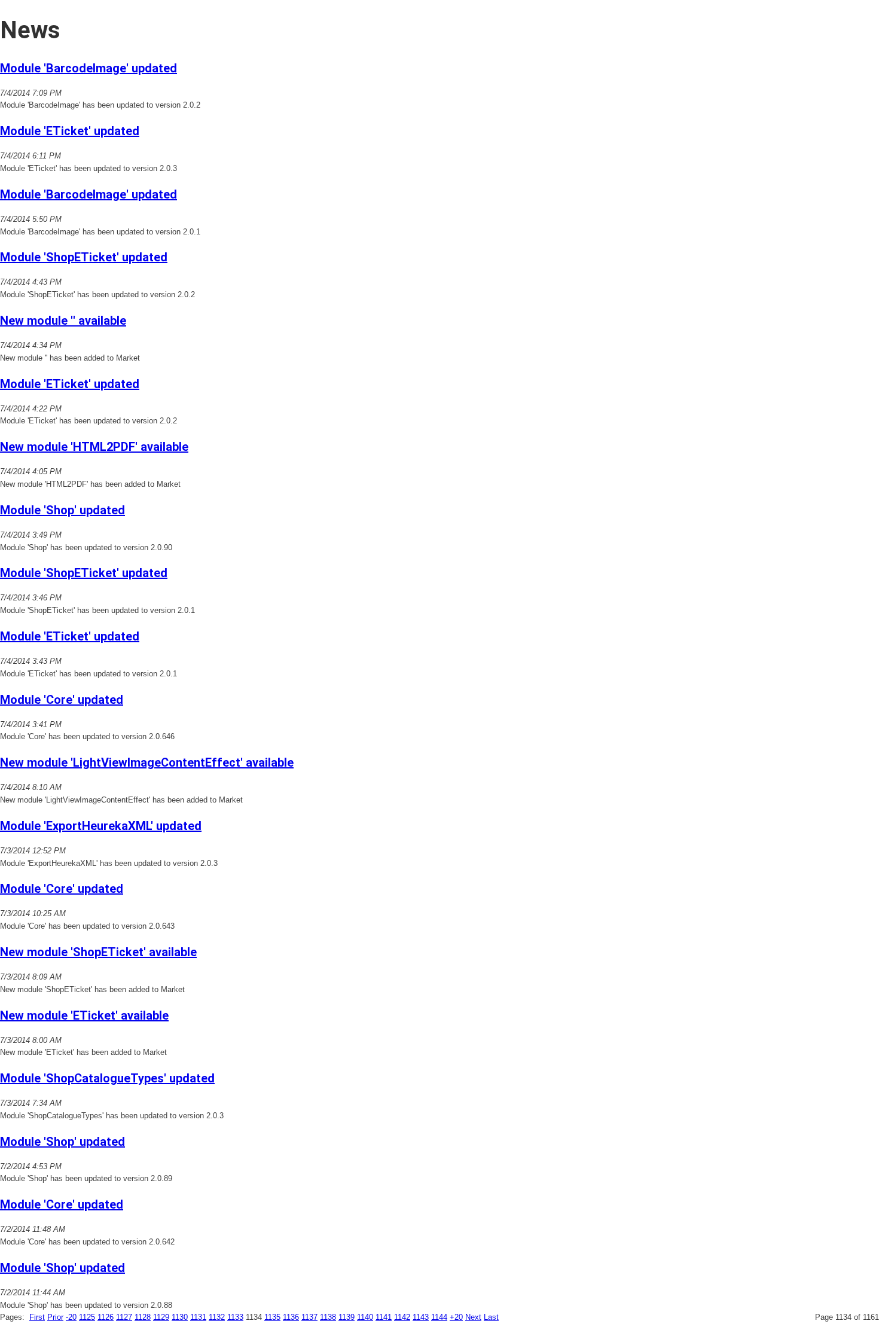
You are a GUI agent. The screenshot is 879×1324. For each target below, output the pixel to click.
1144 (439, 1317)
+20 (456, 1317)
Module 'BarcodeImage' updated (88, 68)
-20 (71, 1317)
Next (473, 1317)
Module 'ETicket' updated (69, 131)
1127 (124, 1317)
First (37, 1317)
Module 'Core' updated (61, 699)
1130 (180, 1317)
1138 (328, 1317)
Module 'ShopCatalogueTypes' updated (107, 1078)
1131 (198, 1317)
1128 (143, 1317)
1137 (309, 1317)
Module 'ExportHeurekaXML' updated (101, 826)
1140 (365, 1317)
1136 (291, 1317)
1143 (421, 1317)
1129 (161, 1317)
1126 (105, 1317)
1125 (87, 1317)
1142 (402, 1317)
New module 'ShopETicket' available (98, 952)
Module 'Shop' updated (62, 510)
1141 (384, 1317)
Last (491, 1317)
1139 (346, 1317)
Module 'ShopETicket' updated (83, 257)
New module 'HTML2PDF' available (94, 447)
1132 (217, 1317)
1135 (272, 1317)
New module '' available (63, 320)
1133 (235, 1317)
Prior (55, 1317)
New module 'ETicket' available (84, 1015)
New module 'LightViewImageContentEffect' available (147, 762)
